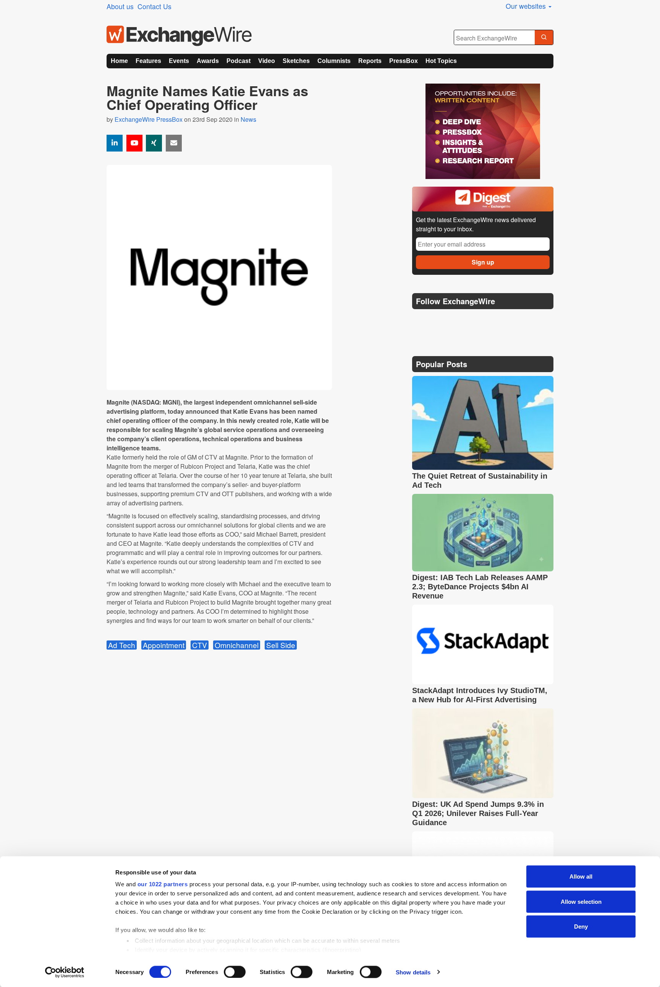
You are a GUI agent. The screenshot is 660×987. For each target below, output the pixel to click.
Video (266, 61)
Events (179, 61)
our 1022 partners (163, 884)
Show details (413, 972)
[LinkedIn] (474, 320)
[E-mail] (174, 143)
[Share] (115, 143)
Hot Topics (441, 61)
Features (148, 61)
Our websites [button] (527, 6)
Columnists (334, 61)
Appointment (163, 645)
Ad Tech (121, 645)
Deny (581, 926)
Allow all (580, 876)
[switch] (235, 972)
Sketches (296, 61)
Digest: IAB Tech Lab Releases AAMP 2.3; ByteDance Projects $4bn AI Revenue (480, 586)
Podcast (238, 61)
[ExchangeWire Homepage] (179, 36)
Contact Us (154, 6)
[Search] (544, 37)
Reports (370, 61)
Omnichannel (237, 645)
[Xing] (154, 143)
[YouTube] (134, 143)
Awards (208, 61)
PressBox (403, 61)
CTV (199, 645)
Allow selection (581, 901)
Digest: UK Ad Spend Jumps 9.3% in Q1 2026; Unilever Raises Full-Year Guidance (478, 813)
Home (119, 61)
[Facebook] (456, 320)
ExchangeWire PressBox (149, 119)
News (248, 119)
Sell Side (280, 645)
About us (120, 6)
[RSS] (492, 320)
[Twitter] (437, 320)
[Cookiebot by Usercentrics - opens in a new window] (64, 972)
